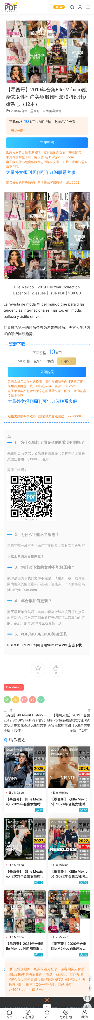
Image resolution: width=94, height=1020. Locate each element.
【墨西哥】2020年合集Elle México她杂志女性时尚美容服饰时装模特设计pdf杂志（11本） (69, 946)
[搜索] (72, 7)
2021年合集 (14, 894)
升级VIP (17, 130)
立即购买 (47, 142)
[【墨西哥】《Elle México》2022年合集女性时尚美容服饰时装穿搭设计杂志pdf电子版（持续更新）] (69, 839)
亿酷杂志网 (11, 7)
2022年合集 (59, 822)
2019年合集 (19, 111)
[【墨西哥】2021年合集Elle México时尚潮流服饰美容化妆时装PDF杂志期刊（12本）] (25, 911)
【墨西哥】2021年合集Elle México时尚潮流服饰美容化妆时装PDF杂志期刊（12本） (24, 946)
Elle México (13, 687)
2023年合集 (14, 822)
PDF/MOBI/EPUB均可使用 (44, 645)
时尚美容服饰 (52, 111)
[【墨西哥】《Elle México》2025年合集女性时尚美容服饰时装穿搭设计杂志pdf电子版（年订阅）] (25, 767)
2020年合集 (59, 894)
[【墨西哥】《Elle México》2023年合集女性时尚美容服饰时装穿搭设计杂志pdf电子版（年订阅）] (25, 839)
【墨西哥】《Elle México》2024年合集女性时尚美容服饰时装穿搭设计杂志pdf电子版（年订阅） (69, 801)
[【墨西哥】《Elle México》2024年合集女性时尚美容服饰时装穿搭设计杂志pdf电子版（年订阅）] (69, 767)
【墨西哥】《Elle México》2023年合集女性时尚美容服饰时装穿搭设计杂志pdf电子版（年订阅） (24, 874)
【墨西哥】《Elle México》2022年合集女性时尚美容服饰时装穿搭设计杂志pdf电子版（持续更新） (69, 874)
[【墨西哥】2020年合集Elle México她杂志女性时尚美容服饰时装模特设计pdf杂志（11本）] (69, 911)
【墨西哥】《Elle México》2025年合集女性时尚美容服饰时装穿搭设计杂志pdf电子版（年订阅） (24, 801)
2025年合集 (14, 749)
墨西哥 (35, 111)
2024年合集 (59, 749)
